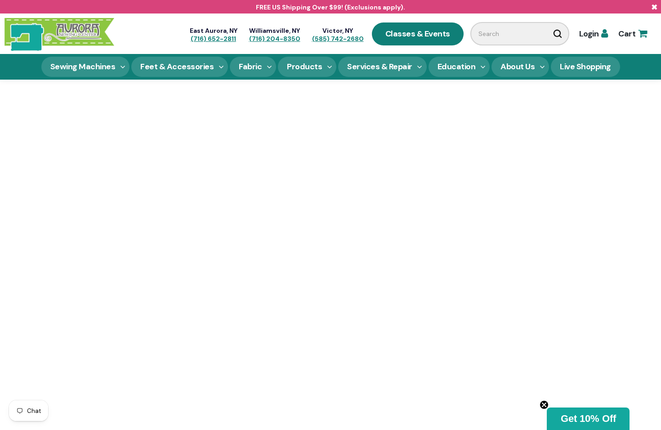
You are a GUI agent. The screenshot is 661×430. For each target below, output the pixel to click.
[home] (59, 33)
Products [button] (304, 66)
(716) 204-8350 (274, 39)
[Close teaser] (544, 404)
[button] (588, 419)
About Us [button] (517, 66)
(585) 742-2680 (338, 39)
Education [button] (457, 66)
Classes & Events (417, 33)
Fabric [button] (250, 66)
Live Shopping (585, 66)
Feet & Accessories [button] (177, 66)
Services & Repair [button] (379, 66)
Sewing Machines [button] (83, 66)
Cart (632, 33)
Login (593, 33)
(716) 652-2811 (213, 39)
